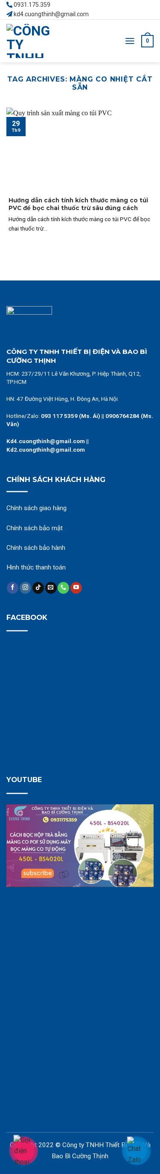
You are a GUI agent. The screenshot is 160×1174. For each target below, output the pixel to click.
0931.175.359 (32, 4)
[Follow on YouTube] (76, 588)
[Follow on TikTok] (38, 588)
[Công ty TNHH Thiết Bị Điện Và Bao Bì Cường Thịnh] (38, 41)
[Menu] (130, 41)
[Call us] (63, 588)
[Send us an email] (51, 588)
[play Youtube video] (80, 845)
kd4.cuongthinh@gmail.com (51, 14)
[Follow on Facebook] (12, 588)
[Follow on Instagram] (25, 588)
